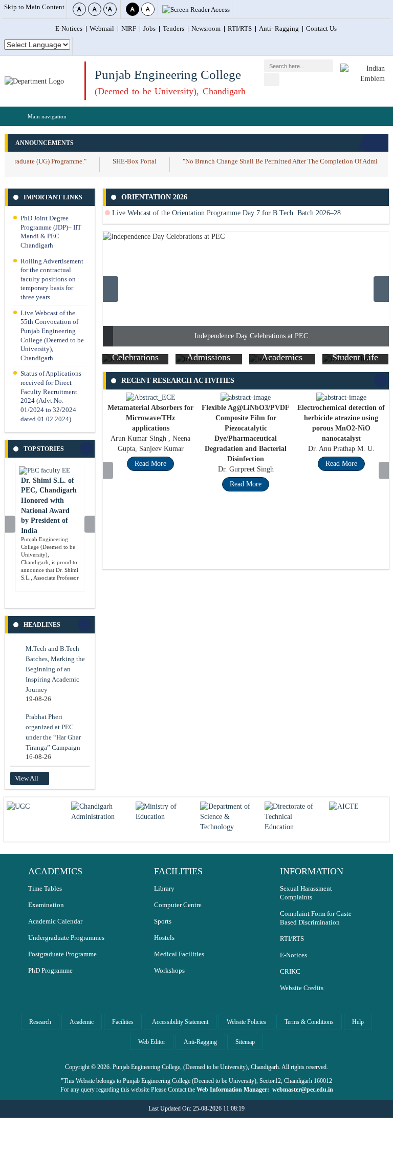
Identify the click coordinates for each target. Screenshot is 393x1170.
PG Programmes (287, 362)
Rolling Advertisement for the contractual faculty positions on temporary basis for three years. (51, 279)
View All (26, 778)
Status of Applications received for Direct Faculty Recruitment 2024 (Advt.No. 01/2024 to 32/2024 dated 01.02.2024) (50, 396)
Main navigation (47, 116)
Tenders (173, 28)
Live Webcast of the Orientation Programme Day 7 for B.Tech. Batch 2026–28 (225, 213)
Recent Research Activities (177, 380)
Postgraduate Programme (62, 954)
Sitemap (245, 1041)
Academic (82, 1021)
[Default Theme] (148, 9)
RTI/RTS (240, 28)
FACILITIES (178, 871)
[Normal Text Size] (94, 9)
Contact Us (321, 28)
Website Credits (301, 988)
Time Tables (45, 888)
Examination (46, 905)
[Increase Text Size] (110, 9)
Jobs (149, 28)
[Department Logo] (34, 81)
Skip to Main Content (34, 7)
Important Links (53, 197)
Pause (377, 143)
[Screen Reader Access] (196, 10)
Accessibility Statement (180, 1021)
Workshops (169, 970)
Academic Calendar (55, 921)
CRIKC (290, 971)
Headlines (42, 624)
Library (164, 888)
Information (311, 871)
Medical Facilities (179, 954)
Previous (10, 526)
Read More (150, 463)
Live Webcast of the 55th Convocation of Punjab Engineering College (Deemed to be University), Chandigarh (52, 336)
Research (40, 1021)
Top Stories (44, 449)
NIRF (128, 28)
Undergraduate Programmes (66, 937)
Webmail (102, 28)
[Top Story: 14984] (44, 470)
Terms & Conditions (309, 1021)
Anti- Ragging (279, 28)
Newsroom (206, 28)
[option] (246, 289)
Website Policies (246, 1021)
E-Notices (68, 28)
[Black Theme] (132, 9)
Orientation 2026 (154, 197)
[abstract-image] (245, 397)
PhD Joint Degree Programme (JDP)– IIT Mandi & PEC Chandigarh (50, 232)
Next (89, 525)
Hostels (164, 937)
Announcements (44, 143)
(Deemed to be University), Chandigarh (170, 91)
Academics (55, 871)
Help (358, 1021)
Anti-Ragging (200, 1041)
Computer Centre (178, 905)
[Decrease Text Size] (79, 9)
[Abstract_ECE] (151, 397)
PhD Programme (50, 970)
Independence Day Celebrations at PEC (251, 336)
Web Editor (151, 1041)
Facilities (123, 1021)
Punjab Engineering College (168, 74)
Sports (162, 921)
